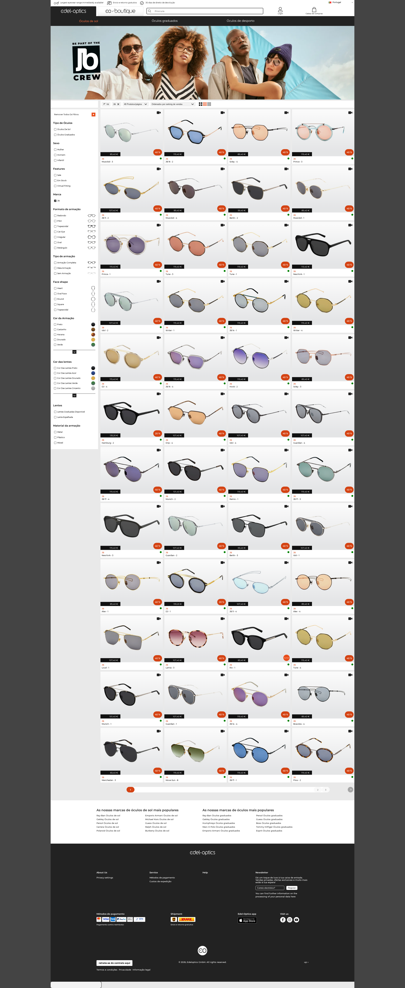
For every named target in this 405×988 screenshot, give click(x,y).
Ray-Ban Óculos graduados (216, 815)
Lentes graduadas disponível (71, 412)
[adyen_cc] (99, 919)
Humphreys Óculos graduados (218, 823)
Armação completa (66, 262)
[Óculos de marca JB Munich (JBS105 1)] (131, 693)
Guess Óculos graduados (269, 819)
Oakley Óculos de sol (108, 819)
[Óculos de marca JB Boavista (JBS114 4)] (323, 693)
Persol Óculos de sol (107, 823)
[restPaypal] (121, 919)
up (306, 962)
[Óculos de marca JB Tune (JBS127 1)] (259, 243)
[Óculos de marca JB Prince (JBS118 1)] (131, 243)
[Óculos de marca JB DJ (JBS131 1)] (195, 581)
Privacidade (125, 969)
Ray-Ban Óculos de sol (108, 815)
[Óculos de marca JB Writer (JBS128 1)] (195, 300)
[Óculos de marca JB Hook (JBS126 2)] (259, 356)
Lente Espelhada (65, 417)
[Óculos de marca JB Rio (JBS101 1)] (259, 637)
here (293, 896)
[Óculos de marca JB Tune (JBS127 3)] (195, 243)
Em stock (61, 180)
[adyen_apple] (130, 919)
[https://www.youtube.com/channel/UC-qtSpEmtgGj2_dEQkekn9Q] (296, 920)
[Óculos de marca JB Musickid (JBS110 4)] (195, 187)
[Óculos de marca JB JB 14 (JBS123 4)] (259, 693)
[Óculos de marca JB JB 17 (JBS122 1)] (259, 749)
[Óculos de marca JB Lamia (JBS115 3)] (195, 637)
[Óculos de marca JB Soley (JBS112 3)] (323, 356)
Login (280, 13)
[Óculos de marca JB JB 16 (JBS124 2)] (195, 131)
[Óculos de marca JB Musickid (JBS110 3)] (131, 131)
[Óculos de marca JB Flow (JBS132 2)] (323, 749)
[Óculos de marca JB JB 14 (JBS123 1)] (259, 300)
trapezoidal (62, 226)
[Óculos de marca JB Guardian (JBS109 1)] (195, 693)
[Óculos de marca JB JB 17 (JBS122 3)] (323, 468)
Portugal (337, 2)
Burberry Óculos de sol (157, 830)
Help (205, 872)
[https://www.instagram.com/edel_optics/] (289, 920)
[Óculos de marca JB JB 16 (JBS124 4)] (195, 356)
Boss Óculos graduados (268, 823)
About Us (102, 872)
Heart (60, 288)
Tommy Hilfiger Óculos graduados (274, 827)
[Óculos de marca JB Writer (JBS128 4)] (323, 300)
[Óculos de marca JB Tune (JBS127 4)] (323, 637)
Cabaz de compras (314, 13)
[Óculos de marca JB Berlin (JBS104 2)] (259, 187)
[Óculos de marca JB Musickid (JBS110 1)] (323, 187)
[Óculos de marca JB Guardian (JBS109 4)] (323, 412)
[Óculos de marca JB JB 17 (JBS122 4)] (131, 468)
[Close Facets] (74, 104)
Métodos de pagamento (162, 877)
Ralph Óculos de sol (155, 827)
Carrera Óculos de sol (108, 827)
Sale (59, 175)
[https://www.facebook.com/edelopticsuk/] (283, 920)
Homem (61, 155)
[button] (73, 11)
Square (60, 304)
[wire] (139, 919)
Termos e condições (107, 969)
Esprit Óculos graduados (269, 830)
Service (154, 872)
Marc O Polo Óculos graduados (218, 827)
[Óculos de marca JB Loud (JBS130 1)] (131, 637)
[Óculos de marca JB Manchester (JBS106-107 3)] (131, 749)
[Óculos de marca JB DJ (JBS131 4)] (131, 356)
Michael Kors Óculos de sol (159, 819)
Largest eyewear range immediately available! (81, 2)
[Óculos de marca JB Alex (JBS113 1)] (131, 581)
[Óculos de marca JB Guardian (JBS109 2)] (195, 525)
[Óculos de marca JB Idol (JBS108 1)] (323, 525)
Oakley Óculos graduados (216, 819)
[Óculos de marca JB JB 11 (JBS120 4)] (259, 581)
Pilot (59, 221)
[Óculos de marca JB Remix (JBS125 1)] (259, 468)
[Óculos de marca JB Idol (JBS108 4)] (259, 412)
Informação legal (141, 969)
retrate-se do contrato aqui (114, 963)
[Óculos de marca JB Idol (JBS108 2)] (131, 300)
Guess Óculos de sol (156, 823)
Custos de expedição (160, 881)
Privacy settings (105, 877)
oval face (62, 293)
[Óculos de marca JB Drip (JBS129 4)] (195, 412)
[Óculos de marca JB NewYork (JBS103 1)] (323, 243)
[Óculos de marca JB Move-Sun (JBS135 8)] (195, 749)
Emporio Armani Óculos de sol (161, 815)
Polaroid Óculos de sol (108, 830)
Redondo (61, 215)
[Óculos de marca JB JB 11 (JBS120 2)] (131, 187)
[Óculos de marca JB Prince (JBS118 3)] (323, 131)
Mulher (60, 149)
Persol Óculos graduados (269, 815)
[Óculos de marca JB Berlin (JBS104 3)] (259, 525)
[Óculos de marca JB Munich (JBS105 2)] (195, 468)
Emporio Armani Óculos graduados (221, 830)
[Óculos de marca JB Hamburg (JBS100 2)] (131, 412)
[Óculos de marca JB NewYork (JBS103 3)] (131, 525)
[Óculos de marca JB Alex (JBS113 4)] (323, 581)
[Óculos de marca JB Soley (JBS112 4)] (259, 131)
